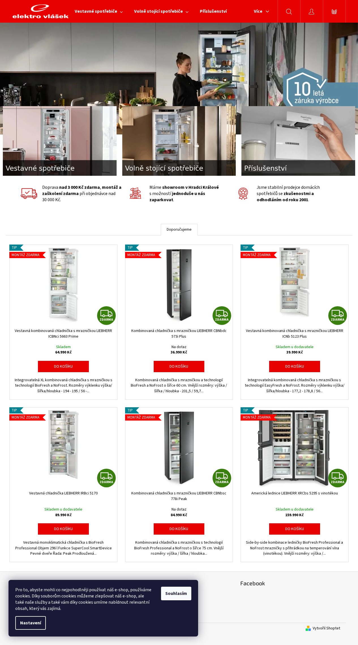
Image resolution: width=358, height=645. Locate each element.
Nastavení (30, 623)
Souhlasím (176, 593)
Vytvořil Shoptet (326, 628)
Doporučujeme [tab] (179, 229)
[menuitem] (98, 11)
